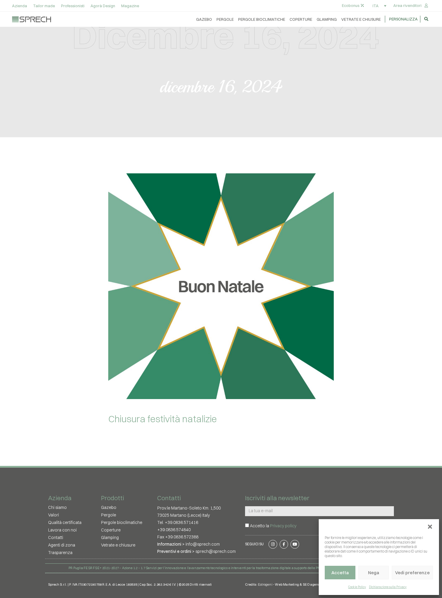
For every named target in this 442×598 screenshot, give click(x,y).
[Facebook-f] (283, 544)
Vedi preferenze (412, 572)
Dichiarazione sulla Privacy (388, 587)
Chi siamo (57, 507)
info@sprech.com (203, 544)
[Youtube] (294, 544)
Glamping (327, 19)
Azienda (19, 5)
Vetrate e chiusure (361, 19)
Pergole (225, 19)
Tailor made (44, 5)
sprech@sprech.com (215, 551)
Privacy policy (283, 525)
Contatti (55, 537)
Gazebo (204, 19)
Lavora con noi (62, 530)
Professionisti (72, 5)
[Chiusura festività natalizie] (221, 286)
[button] (430, 527)
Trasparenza (60, 552)
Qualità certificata (64, 522)
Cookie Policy (357, 587)
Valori (53, 515)
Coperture (301, 19)
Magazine (130, 5)
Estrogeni (265, 584)
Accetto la (273, 525)
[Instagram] (273, 544)
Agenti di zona (61, 545)
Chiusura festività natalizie (162, 419)
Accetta (340, 572)
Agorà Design (103, 5)
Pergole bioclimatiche (261, 19)
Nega (373, 572)
